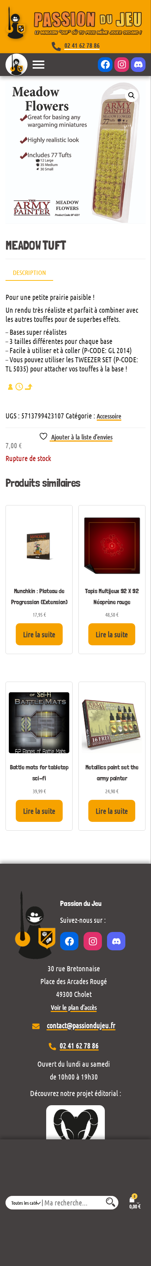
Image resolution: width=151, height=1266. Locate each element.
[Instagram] (121, 64)
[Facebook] (105, 64)
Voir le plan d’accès (74, 1007)
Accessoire (109, 416)
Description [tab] (29, 272)
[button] (131, 95)
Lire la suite (39, 634)
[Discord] (138, 64)
